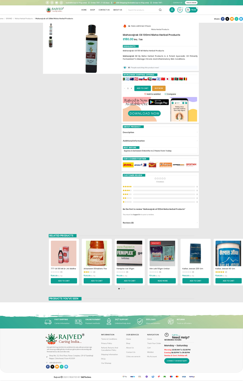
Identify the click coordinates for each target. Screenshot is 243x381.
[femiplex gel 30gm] (130, 253)
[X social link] (227, 19)
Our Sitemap (106, 363)
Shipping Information (109, 354)
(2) (94, 272)
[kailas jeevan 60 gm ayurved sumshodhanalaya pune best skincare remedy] (228, 253)
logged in (136, 214)
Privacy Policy (106, 343)
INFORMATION (107, 335)
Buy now (159, 88)
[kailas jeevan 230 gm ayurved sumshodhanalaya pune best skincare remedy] (195, 253)
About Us (130, 348)
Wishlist (150, 352)
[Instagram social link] (52, 3)
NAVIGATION (153, 335)
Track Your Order (154, 343)
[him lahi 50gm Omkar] (162, 253)
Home (128, 339)
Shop (128, 343)
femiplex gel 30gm (125, 268)
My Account (152, 356)
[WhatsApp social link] (61, 3)
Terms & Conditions (109, 339)
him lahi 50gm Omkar (159, 268)
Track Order (191, 2)
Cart (149, 348)
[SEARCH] (160, 10)
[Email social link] (232, 19)
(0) (61, 272)
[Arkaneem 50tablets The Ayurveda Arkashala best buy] (97, 253)
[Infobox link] (59, 322)
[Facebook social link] (47, 3)
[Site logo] (55, 10)
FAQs (103, 359)
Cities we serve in (133, 356)
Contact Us (130, 352)
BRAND (9, 18)
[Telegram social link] (241, 19)
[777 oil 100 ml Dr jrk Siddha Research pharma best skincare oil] (64, 253)
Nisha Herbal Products (24, 18)
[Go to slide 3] (124, 288)
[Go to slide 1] (119, 288)
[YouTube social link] (57, 3)
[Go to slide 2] (121, 288)
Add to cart (142, 88)
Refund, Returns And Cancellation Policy (109, 349)
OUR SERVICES (132, 335)
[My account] (172, 9)
